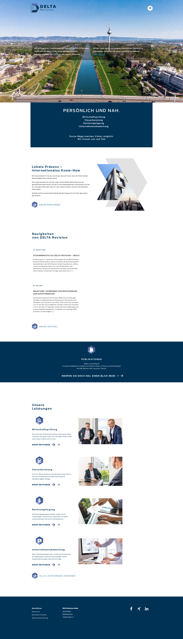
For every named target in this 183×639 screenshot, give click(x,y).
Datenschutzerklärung (40, 618)
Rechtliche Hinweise (39, 615)
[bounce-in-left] (132, 608)
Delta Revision (43, 8)
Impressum (36, 612)
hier (54, 54)
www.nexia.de (99, 54)
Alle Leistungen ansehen (57, 576)
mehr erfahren (50, 205)
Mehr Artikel (48, 326)
